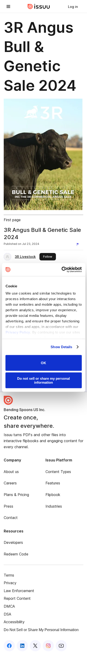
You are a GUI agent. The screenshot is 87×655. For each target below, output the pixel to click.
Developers (13, 542)
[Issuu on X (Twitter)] (35, 645)
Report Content (17, 598)
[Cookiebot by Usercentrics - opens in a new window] (62, 270)
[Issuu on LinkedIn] (22, 645)
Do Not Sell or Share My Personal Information (41, 630)
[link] (72, 6)
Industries (53, 506)
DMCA (9, 606)
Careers (10, 483)
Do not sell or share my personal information (43, 380)
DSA (7, 614)
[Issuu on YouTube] (61, 645)
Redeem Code (16, 554)
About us (11, 471)
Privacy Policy (17, 332)
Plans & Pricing (16, 494)
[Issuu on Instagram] (48, 645)
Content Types (58, 471)
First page (12, 219)
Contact (11, 517)
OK (43, 363)
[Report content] (78, 244)
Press (8, 506)
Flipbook (52, 494)
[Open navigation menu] (8, 6)
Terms (9, 575)
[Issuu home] (39, 6)
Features (52, 483)
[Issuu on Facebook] (9, 645)
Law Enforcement (19, 590)
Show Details (61, 347)
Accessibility (14, 621)
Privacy (10, 582)
